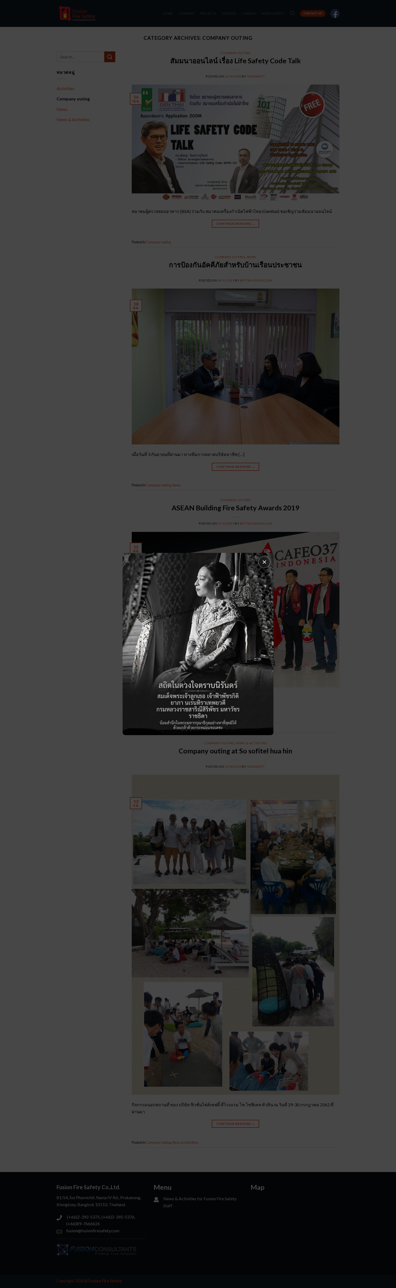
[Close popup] (264, 562)
